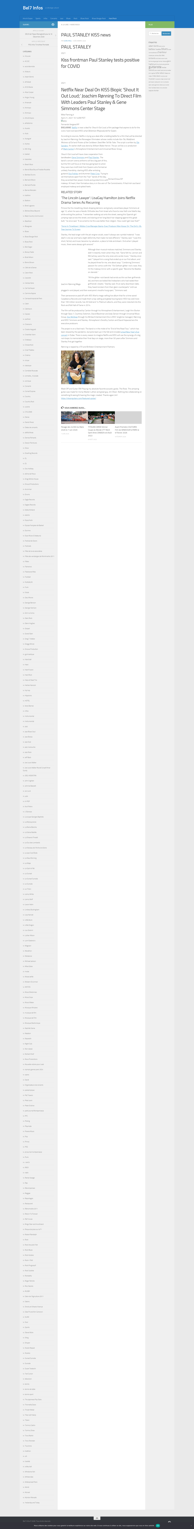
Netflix (74, 127)
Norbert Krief (29, 1054)
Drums (27, 494)
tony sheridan (163, 88)
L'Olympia (28, 812)
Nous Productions (31, 1059)
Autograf (28, 139)
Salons (27, 1302)
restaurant (157, 82)
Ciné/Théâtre (29, 350)
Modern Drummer (31, 982)
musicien (152, 79)
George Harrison (30, 608)
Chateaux (28, 340)
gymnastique (29, 654)
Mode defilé (29, 977)
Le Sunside (29, 884)
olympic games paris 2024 (34, 1070)
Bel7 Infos (33, 8)
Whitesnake (29, 1477)
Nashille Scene (30, 1028)
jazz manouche (30, 747)
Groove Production (31, 649)
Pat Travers (29, 1095)
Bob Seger (28, 247)
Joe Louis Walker (30, 763)
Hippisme (28, 696)
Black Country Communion (34, 216)
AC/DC (27, 61)
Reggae (27, 1193)
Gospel (27, 629)
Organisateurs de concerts (34, 1085)
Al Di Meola (29, 87)
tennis (27, 1384)
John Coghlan (29, 781)
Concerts (53, 18)
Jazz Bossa (28, 737)
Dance (27, 417)
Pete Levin (28, 1100)
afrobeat (28, 82)
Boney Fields (29, 252)
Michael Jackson (30, 961)
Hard (26, 665)
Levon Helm (29, 905)
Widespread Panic (31, 1482)
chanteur (162, 52)
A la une (64, 25)
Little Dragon (29, 925)
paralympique (29, 1090)
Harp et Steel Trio (31, 680)
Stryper (27, 1343)
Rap (26, 1183)
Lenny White (29, 894)
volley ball (28, 1467)
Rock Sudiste (29, 1271)
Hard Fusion (29, 670)
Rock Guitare (29, 1255)
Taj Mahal (154, 88)
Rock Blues (29, 1250)
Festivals (28, 546)
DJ (25, 464)
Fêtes (27, 561)
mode (27, 972)
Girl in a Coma (29, 613)
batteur (152, 49)
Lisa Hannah (29, 915)
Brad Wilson (29, 257)
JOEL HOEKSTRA (30, 776)
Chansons (28, 324)
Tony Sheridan (30, 1441)
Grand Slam (29, 634)
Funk (26, 587)
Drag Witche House (31, 479)
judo (26, 796)
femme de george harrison (156, 61)
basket (27, 154)
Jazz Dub (28, 742)
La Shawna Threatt (31, 837)
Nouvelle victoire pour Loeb (34, 1064)
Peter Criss (95, 173)
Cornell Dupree (30, 391)
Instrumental (29, 716)
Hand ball (28, 659)
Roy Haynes (29, 1286)
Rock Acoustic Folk (31, 1245)
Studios (27, 1353)
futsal (27, 592)
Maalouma (167, 73)
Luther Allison (29, 935)
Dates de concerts (31, 427)
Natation (28, 1033)
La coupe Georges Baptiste (34, 817)
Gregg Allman (29, 644)
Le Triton (28, 889)
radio (26, 1173)
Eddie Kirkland (30, 510)
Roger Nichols (30, 1281)
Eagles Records (30, 505)
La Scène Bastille (30, 832)
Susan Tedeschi (30, 1369)
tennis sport (29, 1394)
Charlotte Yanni (30, 335)
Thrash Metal (29, 1410)
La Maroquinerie (30, 822)
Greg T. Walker (30, 639)
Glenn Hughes (30, 623)
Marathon (28, 951)
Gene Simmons (78, 157)
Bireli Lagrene (29, 206)
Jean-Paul (68, 41)
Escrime (28, 531)
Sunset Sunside (30, 1358)
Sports (38, 18)
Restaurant (29, 1204)
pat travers (151, 82)
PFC (26, 1116)
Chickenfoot (29, 345)
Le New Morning (30, 858)
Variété (27, 1461)
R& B (26, 1167)
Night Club (28, 1044)
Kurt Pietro (28, 807)
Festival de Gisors (31, 541)
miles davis (156, 76)
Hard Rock (113, 18)
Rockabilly (28, 1276)
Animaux (28, 108)
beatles (158, 49)
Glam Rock (28, 618)
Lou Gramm (29, 930)
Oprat (27, 1080)
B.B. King (28, 149)
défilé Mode (29, 433)
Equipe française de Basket (34, 525)
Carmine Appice (30, 293)
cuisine (27, 407)
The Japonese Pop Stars (33, 1400)
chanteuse (151, 55)
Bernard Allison (30, 180)
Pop (26, 1137)
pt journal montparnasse (33, 1152)
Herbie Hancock (30, 685)
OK (158, 1525)
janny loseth (158, 70)
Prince (27, 1142)
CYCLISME (28, 412)
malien (150, 76)
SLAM (27, 1317)
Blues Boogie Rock (99, 18)
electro (27, 515)
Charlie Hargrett (30, 329)
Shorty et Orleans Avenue (34, 1307)
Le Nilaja (28, 863)
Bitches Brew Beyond (32, 211)
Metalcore (28, 956)
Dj (25, 458)
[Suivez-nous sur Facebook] (53, 24)
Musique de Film (31, 1018)
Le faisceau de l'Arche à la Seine (36, 848)
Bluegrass (28, 226)
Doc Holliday (29, 469)
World (27, 1487)
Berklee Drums (30, 175)
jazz (162, 70)
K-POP (27, 801)
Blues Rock (84, 18)
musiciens (157, 79)
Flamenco (28, 567)
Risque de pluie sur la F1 (33, 1229)
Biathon (27, 201)
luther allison (159, 73)
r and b (27, 1162)
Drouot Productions (32, 484)
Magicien (28, 946)
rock (161, 82)
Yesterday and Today (32, 1503)
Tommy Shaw (30, 1430)
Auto (26, 133)
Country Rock (29, 402)
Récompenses (30, 1188)
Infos (45, 18)
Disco (27, 448)
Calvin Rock (29, 273)
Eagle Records (30, 500)
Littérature (28, 920)
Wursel (27, 1492)
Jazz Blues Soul (30, 732)
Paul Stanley (94, 157)
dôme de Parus (30, 474)
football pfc (29, 582)
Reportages (29, 1198)
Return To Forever (31, 1214)
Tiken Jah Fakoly (30, 1415)
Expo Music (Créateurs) (33, 536)
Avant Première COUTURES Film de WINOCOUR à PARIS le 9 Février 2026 (127, 430)
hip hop (27, 690)
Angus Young (29, 97)
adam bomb (154, 46)
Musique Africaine (31, 1008)
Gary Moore (29, 598)
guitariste (155, 67)
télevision (28, 1379)
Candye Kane (29, 283)
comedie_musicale (31, 376)
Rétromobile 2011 (31, 1209)
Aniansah (28, 103)
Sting (27, 1338)
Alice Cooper (29, 92)
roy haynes (166, 82)
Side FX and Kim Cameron (34, 1312)
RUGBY (27, 1291)
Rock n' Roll (29, 1260)
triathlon (28, 1451)
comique (28, 381)
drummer (28, 489)
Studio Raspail (30, 1348)
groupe (162, 64)
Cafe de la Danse (30, 268)
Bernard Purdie (30, 185)
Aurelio (27, 128)
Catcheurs (28, 309)
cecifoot (27, 319)
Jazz (61, 18)
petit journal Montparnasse (34, 1111)
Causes (27, 314)
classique (28, 366)
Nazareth (28, 1039)
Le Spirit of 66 (29, 868)
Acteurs (27, 72)
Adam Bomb (29, 77)
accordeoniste (30, 66)
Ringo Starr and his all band (34, 1224)
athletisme (28, 123)
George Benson (30, 603)
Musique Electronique (32, 1023)
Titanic (27, 1420)
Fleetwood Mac (30, 572)
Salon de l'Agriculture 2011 (34, 1296)
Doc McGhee (72, 317)
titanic (158, 88)
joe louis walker (167, 70)
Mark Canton (68, 149)
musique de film (30, 1013)
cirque (27, 360)
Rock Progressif (30, 1265)
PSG (26, 1147)
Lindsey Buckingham (32, 910)
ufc (26, 1456)
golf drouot (157, 64)
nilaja (162, 79)
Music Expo (29, 997)
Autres (27, 144)
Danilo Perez (29, 422)
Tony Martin (29, 1436)
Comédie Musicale (31, 371)
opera (27, 1075)
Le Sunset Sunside (31, 879)
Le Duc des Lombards (32, 843)
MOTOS (27, 987)
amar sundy (162, 46)
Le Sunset (28, 874)
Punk (27, 1157)
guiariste (167, 64)
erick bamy (158, 58)
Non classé (28, 1049)
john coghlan (152, 73)
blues (164, 49)
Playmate (28, 1126)
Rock (75, 18)
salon (150, 85)
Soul (26, 1322)
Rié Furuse (28, 1219)
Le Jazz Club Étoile (31, 853)
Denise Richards (30, 438)
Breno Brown (29, 262)
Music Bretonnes (31, 992)
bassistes (28, 159)
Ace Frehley (73, 173)
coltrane (156, 55)
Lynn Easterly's (30, 941)
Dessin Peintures (31, 443)
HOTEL (27, 701)
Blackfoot (28, 221)
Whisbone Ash (30, 1472)
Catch (27, 304)
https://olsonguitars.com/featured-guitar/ (78, 398)
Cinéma (27, 355)
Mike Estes (29, 966)
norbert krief (167, 79)
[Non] (191, 1526)
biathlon (28, 195)
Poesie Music (29, 1131)
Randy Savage (30, 1178)
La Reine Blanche (31, 827)
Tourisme (28, 1446)
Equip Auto (29, 520)
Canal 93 (28, 278)
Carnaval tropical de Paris (33, 299)
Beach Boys (29, 164)
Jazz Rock (28, 752)
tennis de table (30, 1389)
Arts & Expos (27, 18)
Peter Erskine (29, 1106)
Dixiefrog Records (31, 453)
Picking (27, 1121)
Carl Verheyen (30, 288)
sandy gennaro (155, 85)
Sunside (28, 1363)
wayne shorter (154, 91)
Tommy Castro (30, 1425)
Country (27, 396)
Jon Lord (28, 791)
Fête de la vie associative (33, 551)
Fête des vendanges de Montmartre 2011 (39, 556)
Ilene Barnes (29, 706)
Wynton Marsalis (31, 1497)
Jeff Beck (28, 757)
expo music (164, 58)
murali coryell (163, 76)
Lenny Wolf (29, 899)
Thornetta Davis (30, 1405)
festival (165, 61)
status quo (162, 85)
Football (28, 577)
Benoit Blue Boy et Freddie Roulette (37, 170)
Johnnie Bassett (30, 786)
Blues (68, 18)
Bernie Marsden (30, 190)
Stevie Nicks (29, 1332)
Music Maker (29, 1002)
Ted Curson (29, 1374)
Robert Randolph (31, 1235)
